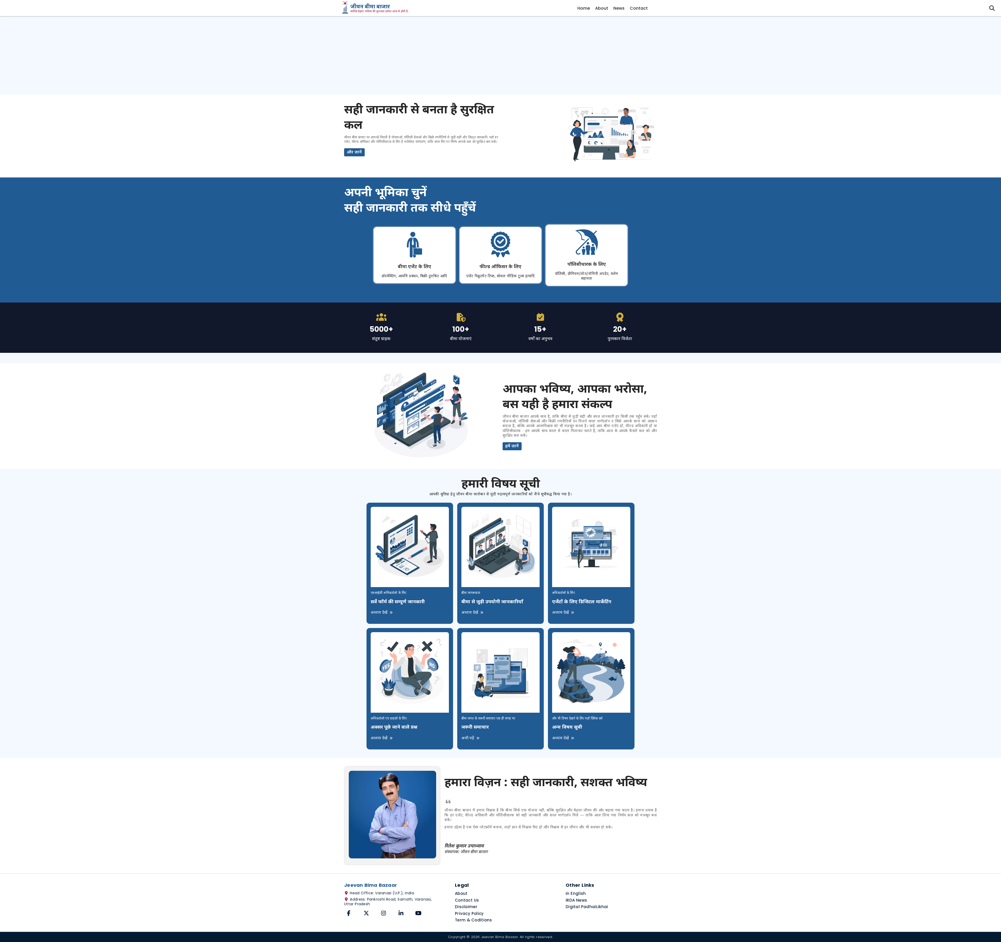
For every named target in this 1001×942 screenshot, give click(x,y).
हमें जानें (512, 446)
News (619, 8)
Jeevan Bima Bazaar (499, 936)
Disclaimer (466, 906)
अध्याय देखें (379, 612)
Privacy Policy (469, 913)
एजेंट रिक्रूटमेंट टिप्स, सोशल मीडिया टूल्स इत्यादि (500, 276)
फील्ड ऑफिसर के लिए (500, 267)
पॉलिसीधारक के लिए (586, 265)
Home (583, 8)
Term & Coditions (473, 920)
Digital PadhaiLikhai (587, 906)
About (601, 8)
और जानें (354, 152)
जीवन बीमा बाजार (370, 7)
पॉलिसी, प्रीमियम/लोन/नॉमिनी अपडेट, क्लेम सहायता (586, 276)
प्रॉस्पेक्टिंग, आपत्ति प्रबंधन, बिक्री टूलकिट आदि (414, 276)
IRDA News (576, 900)
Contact (639, 8)
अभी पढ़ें (468, 738)
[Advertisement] (500, 55)
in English (576, 893)
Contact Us (467, 900)
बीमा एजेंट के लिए (414, 267)
